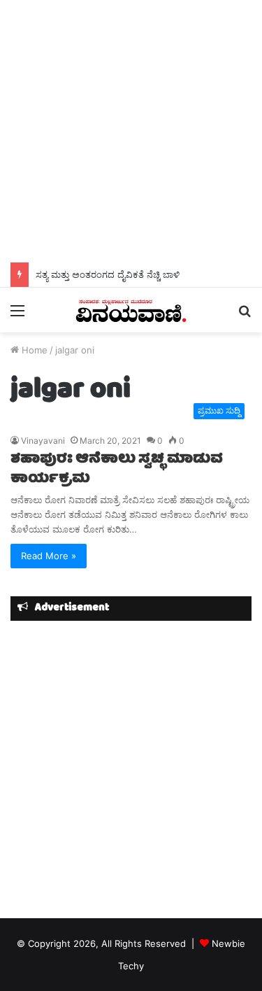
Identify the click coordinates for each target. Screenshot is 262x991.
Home (33, 350)
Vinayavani (43, 440)
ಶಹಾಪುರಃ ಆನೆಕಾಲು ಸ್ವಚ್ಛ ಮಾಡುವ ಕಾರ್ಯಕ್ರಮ (116, 469)
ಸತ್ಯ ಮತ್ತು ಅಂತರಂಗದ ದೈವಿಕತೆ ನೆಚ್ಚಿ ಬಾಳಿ (108, 274)
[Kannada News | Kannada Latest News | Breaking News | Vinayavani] (131, 310)
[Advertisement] (131, 131)
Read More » (48, 555)
